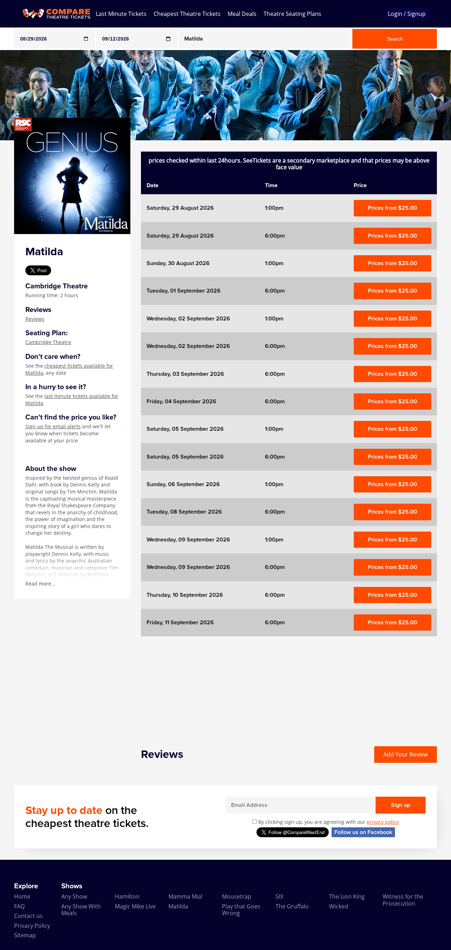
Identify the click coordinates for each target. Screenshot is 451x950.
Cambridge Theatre (48, 342)
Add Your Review (405, 754)
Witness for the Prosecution (403, 900)
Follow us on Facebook (363, 832)
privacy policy (383, 822)
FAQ (19, 906)
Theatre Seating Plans (292, 14)
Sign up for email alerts (53, 426)
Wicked (338, 906)
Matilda (178, 906)
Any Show (74, 896)
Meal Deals (242, 14)
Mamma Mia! (185, 896)
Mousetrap (236, 896)
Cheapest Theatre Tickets (187, 14)
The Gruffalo (292, 906)
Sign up (400, 805)
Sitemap (25, 935)
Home (22, 896)
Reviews (34, 318)
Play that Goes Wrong (241, 909)
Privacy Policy (32, 926)
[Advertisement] (289, 685)
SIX (279, 896)
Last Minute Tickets (121, 14)
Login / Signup (407, 14)
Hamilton (127, 896)
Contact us (28, 916)
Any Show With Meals (81, 909)
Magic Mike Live (135, 906)
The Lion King (347, 896)
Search (395, 39)
